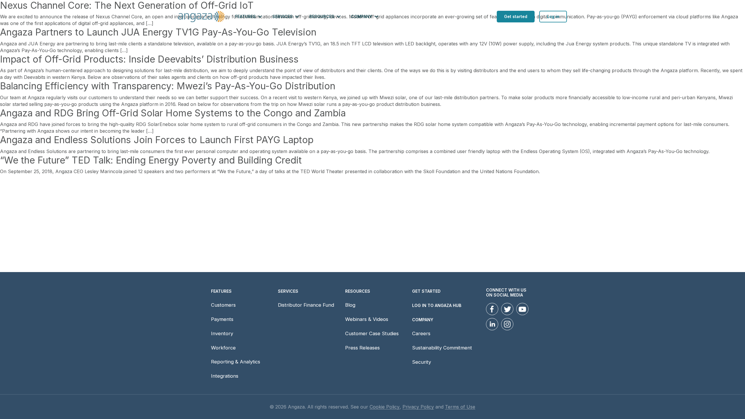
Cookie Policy (385, 406)
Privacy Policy (418, 406)
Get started (515, 16)
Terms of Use (460, 406)
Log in (553, 16)
